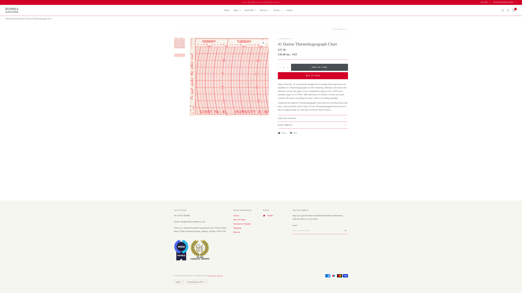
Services (263, 10)
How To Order (239, 220)
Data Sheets (285, 125)
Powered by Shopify (215, 276)
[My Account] (508, 10)
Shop (236, 10)
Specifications (287, 118)
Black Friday (19, 19)
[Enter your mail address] (345, 230)
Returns (236, 232)
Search (236, 215)
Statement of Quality (242, 224)
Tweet (284, 133)
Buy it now (313, 76)
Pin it (295, 133)
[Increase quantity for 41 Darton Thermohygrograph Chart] (287, 67)
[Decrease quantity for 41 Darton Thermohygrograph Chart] (280, 67)
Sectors (277, 10)
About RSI (248, 10)
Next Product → (340, 29)
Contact (289, 10)
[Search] (502, 10)
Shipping (237, 228)
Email (295, 225)
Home (226, 10)
